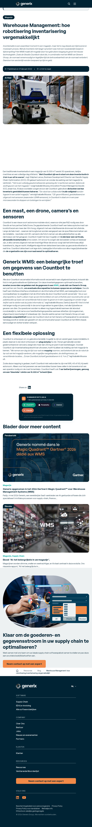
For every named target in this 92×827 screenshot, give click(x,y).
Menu (75, 4)
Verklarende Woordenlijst (27, 771)
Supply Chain (22, 702)
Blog (39, 671)
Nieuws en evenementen (27, 735)
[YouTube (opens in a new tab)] (24, 797)
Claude (29, 410)
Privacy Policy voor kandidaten (28, 808)
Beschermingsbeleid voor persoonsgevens (33, 806)
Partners (20, 739)
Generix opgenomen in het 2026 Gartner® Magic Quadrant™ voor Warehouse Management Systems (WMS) (44, 490)
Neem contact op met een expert (46, 781)
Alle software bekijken (26, 709)
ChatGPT (30, 405)
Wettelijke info (47, 808)
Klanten (19, 753)
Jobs (18, 731)
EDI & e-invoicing (23, 705)
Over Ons (20, 723)
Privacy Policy (57, 806)
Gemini (59, 405)
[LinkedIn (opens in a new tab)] (29, 387)
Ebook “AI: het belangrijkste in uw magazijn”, (26, 559)
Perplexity (45, 405)
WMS (56, 285)
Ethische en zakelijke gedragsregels (30, 811)
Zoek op (69, 4)
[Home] (17, 671)
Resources (28, 671)
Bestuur (19, 727)
